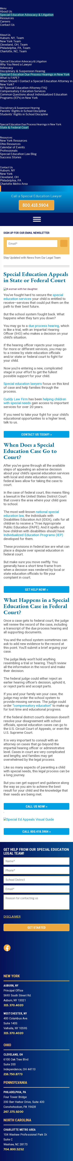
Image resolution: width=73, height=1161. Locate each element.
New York (6, 173)
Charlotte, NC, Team (13, 51)
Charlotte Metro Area (14, 183)
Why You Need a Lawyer (16, 64)
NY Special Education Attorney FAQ (23, 87)
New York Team (10, 41)
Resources (7, 18)
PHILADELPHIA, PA (15, 1092)
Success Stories (10, 157)
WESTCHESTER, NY (15, 1013)
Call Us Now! (35, 806)
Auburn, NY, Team (12, 38)
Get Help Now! (35, 589)
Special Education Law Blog (18, 154)
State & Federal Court (14, 127)
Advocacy (6, 67)
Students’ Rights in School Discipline (24, 114)
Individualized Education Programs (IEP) (33, 535)
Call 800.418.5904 (35, 831)
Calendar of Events (12, 147)
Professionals (9, 150)
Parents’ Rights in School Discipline (23, 111)
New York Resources (13, 140)
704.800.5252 (14, 1149)
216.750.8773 (13, 1074)
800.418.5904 (35, 205)
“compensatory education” (32, 706)
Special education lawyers (23, 384)
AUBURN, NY (11, 985)
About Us (6, 11)
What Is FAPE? (9, 77)
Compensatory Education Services (23, 91)
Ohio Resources (10, 144)
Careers (5, 21)
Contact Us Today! (35, 434)
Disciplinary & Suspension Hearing (22, 71)
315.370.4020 (13, 1005)
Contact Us (7, 24)
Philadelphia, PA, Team (15, 48)
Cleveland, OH (9, 177)
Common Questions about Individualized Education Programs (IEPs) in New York (33, 96)
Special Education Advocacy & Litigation (27, 14)
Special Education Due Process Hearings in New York (35, 74)
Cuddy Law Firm (16, 399)
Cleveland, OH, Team (14, 44)
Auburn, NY (7, 170)
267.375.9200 (13, 1111)
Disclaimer (12, 916)
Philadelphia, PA (10, 180)
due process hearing (44, 326)
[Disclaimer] (24, 917)
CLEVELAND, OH (13, 1054)
